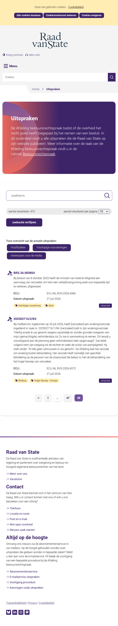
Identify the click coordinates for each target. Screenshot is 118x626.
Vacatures (16, 479)
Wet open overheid (21, 524)
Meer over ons (18, 473)
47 (67, 397)
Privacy (32, 602)
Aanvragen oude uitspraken (26, 587)
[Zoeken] (112, 77)
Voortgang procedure (22, 582)
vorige (38, 397)
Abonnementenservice (23, 571)
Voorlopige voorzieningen (52, 247)
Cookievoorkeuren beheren (61, 15)
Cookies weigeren (92, 15)
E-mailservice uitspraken (24, 576)
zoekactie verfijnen (24, 222)
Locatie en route (20, 513)
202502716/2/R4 (25, 319)
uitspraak (106, 306)
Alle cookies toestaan (28, 15)
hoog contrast (14, 54)
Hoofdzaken (18, 247)
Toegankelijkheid (16, 602)
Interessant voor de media (26, 255)
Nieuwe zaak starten (22, 529)
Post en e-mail (18, 519)
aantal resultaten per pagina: (81, 211)
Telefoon (15, 508)
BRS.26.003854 (24, 273)
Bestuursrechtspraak (39, 154)
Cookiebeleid (76, 7)
